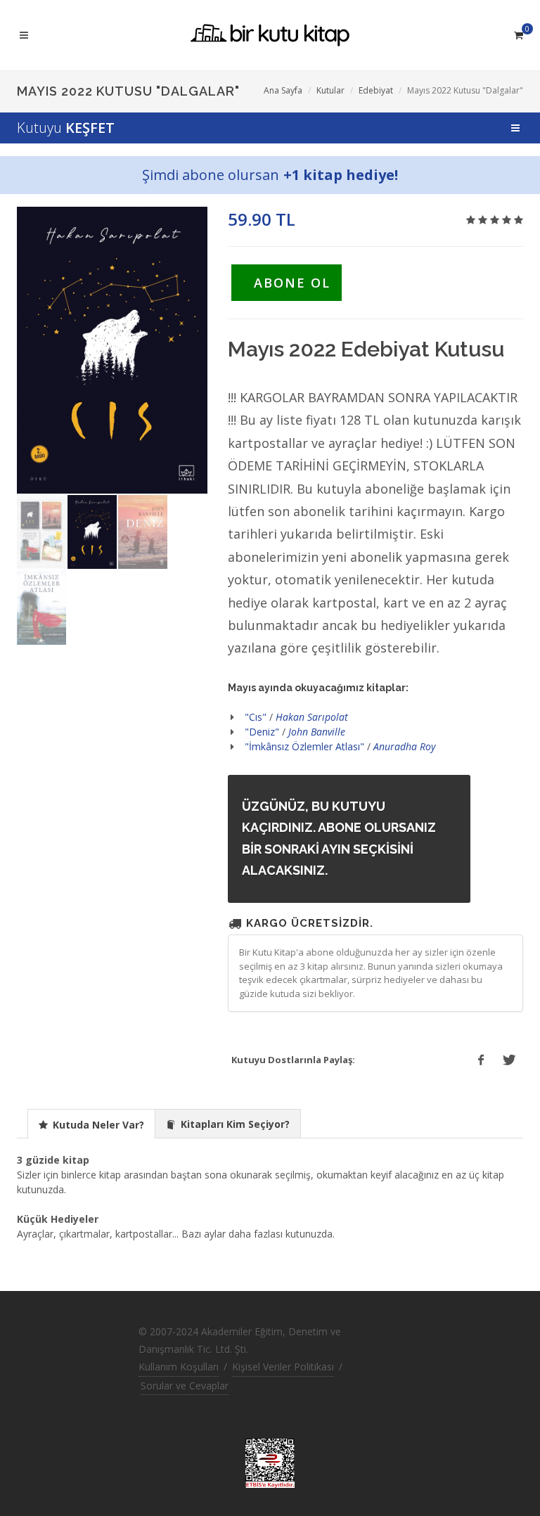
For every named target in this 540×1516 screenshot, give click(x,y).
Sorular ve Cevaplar (185, 1385)
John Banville (316, 731)
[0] (518, 33)
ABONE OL (292, 282)
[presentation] (91, 1124)
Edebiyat (376, 90)
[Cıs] (112, 350)
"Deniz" (262, 731)
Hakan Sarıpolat (312, 717)
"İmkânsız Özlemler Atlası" (304, 746)
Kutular (330, 90)
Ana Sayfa (283, 90)
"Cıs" (255, 717)
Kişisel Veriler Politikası (283, 1366)
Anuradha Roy (404, 746)
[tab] (91, 1123)
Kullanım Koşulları (179, 1366)
